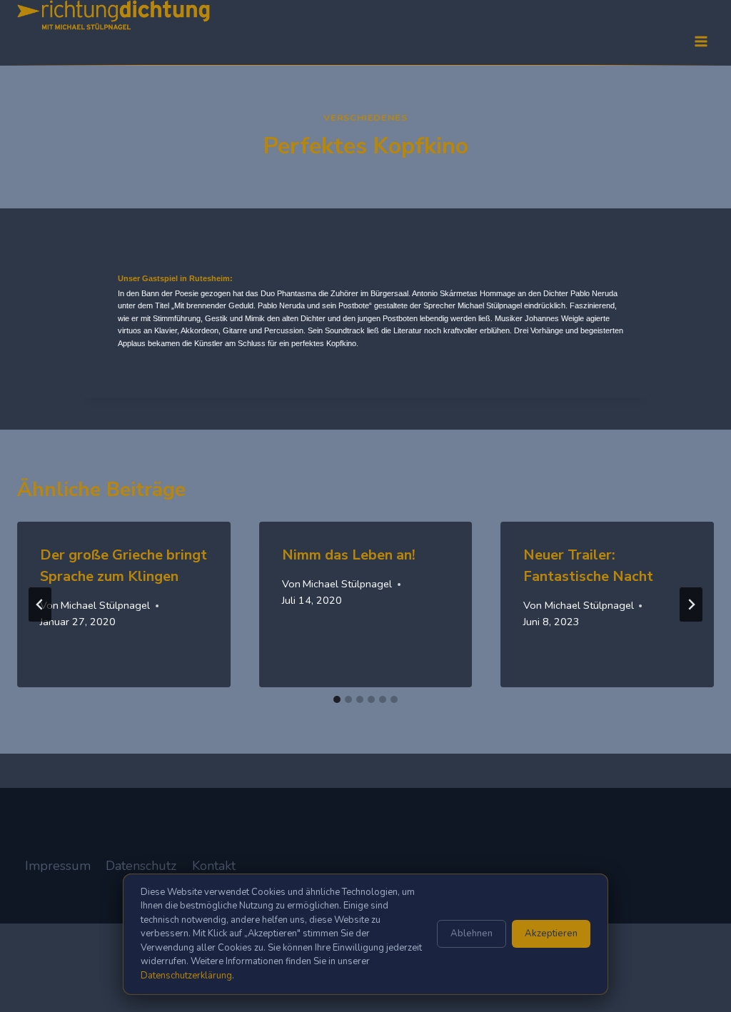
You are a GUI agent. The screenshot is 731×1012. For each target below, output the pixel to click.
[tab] (337, 699)
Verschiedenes (365, 117)
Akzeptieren (551, 933)
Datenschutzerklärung (186, 975)
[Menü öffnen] (700, 41)
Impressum (58, 865)
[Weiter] (691, 604)
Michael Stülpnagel (105, 605)
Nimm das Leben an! (348, 555)
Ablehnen (471, 933)
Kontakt (214, 865)
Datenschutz (141, 865)
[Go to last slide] (40, 604)
